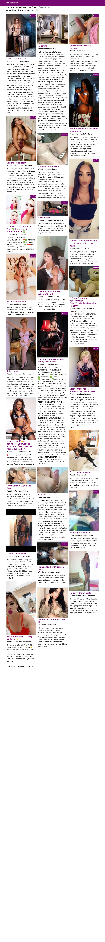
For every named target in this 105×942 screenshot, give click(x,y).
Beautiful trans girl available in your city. (84, 129)
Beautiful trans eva (16, 301)
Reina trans (12, 371)
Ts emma (42, 46)
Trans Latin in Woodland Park (19, 487)
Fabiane (42, 494)
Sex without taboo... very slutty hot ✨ (19, 637)
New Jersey (32, 7)
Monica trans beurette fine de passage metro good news (83, 243)
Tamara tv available (16, 553)
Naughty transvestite (80, 532)
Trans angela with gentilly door (51, 568)
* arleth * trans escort (49, 166)
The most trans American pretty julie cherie (51, 360)
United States (21, 7)
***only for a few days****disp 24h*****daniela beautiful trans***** (83, 302)
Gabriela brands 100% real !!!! (51, 620)
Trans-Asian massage (81, 472)
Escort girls (10, 7)
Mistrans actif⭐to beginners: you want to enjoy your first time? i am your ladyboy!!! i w (20, 445)
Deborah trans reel (16, 58)
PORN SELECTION (12, 3)
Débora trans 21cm (16, 162)
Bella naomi (44, 217)
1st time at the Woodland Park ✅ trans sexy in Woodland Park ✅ (19, 229)
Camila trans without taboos (80, 46)
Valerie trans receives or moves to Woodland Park (82, 390)
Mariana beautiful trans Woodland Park (50, 292)
